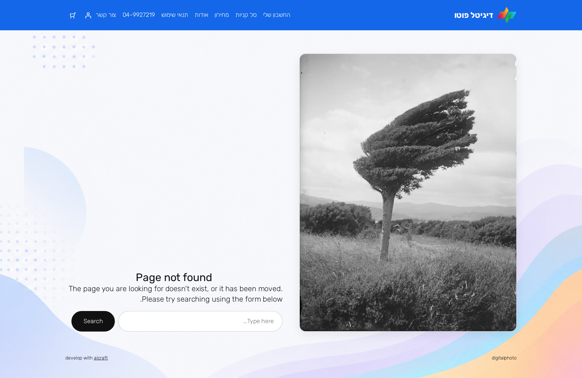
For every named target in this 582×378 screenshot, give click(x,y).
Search (93, 321)
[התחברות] (88, 15)
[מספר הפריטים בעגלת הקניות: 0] (72, 15)
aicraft (101, 358)
